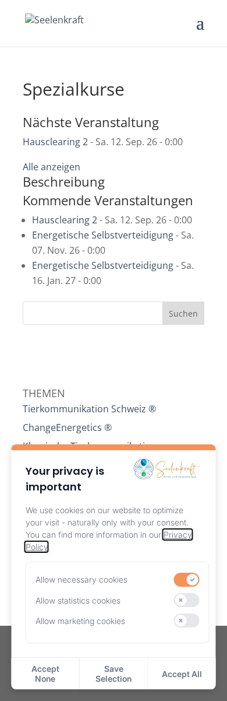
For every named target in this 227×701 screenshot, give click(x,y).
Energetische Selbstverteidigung (102, 235)
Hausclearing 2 (55, 141)
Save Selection (113, 674)
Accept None (45, 674)
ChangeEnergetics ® (67, 427)
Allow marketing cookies (80, 621)
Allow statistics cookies (78, 600)
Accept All (182, 674)
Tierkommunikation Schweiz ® (89, 408)
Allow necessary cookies (81, 579)
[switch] (186, 580)
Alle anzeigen (51, 166)
